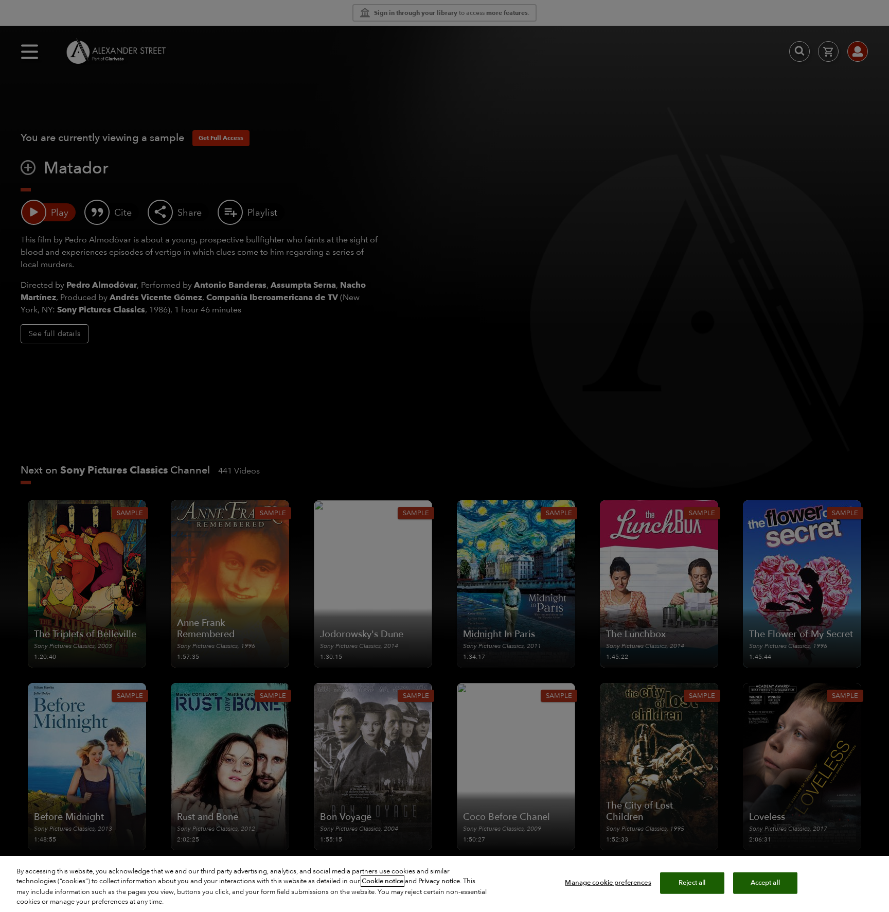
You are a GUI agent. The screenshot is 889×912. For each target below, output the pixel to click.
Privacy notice (439, 881)
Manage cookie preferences (608, 882)
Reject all (692, 882)
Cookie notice (382, 881)
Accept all (765, 882)
